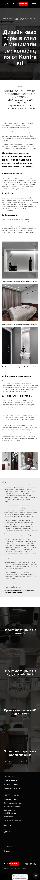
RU (8, 4)
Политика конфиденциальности (16, 869)
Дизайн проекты (11, 781)
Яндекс (7, 851)
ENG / (4, 4)
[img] (26, 864)
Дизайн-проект (10, 799)
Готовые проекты (11, 784)
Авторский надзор (12, 807)
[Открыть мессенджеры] (35, 875)
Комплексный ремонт (13, 803)
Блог (6, 833)
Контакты (8, 825)
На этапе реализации (13, 788)
